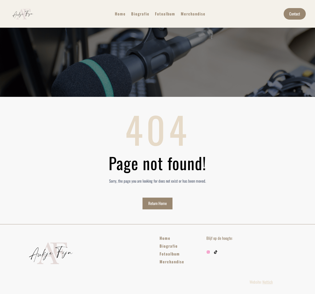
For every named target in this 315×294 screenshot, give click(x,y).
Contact (294, 14)
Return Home (157, 203)
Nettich (267, 282)
